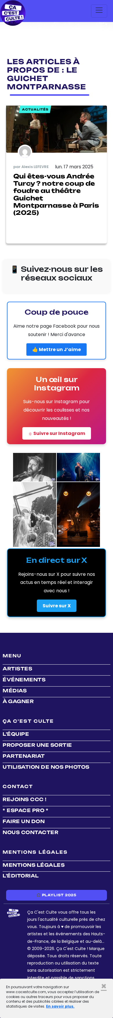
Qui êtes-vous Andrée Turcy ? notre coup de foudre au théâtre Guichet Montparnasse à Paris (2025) (56, 194)
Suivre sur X (57, 605)
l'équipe (16, 734)
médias (15, 691)
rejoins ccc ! (25, 799)
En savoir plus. (60, 1006)
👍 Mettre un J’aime (56, 349)
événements (24, 680)
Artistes (17, 669)
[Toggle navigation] (99, 11)
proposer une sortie (37, 745)
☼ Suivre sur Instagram (56, 433)
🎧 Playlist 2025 (56, 895)
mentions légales (34, 865)
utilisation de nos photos (46, 767)
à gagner (18, 701)
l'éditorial (21, 876)
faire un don (24, 821)
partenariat (24, 756)
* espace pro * (25, 810)
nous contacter (30, 832)
